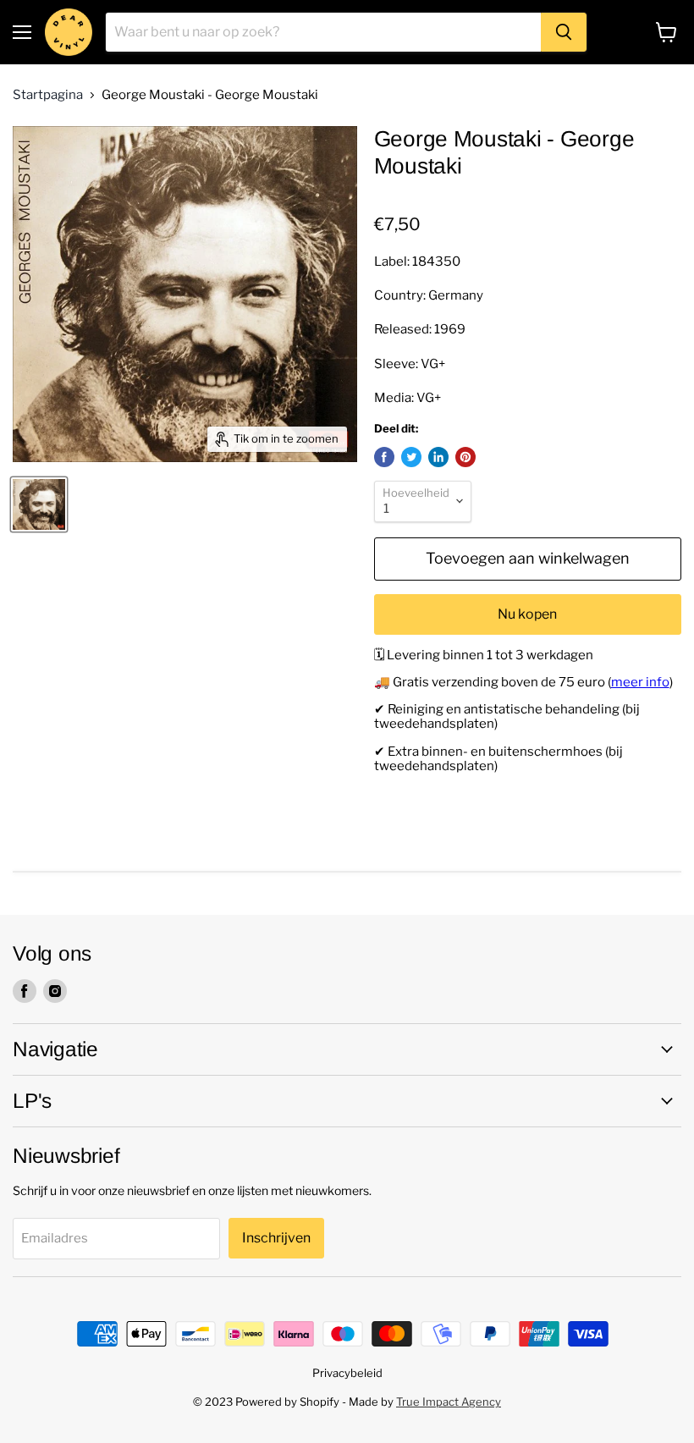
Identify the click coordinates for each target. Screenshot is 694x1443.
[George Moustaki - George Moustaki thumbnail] (39, 504)
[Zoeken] (564, 32)
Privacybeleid (347, 1373)
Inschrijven (276, 1238)
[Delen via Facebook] (384, 457)
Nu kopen (527, 614)
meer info (640, 682)
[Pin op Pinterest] (465, 457)
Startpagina (48, 95)
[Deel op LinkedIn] (438, 457)
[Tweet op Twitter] (411, 457)
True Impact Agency (448, 1401)
